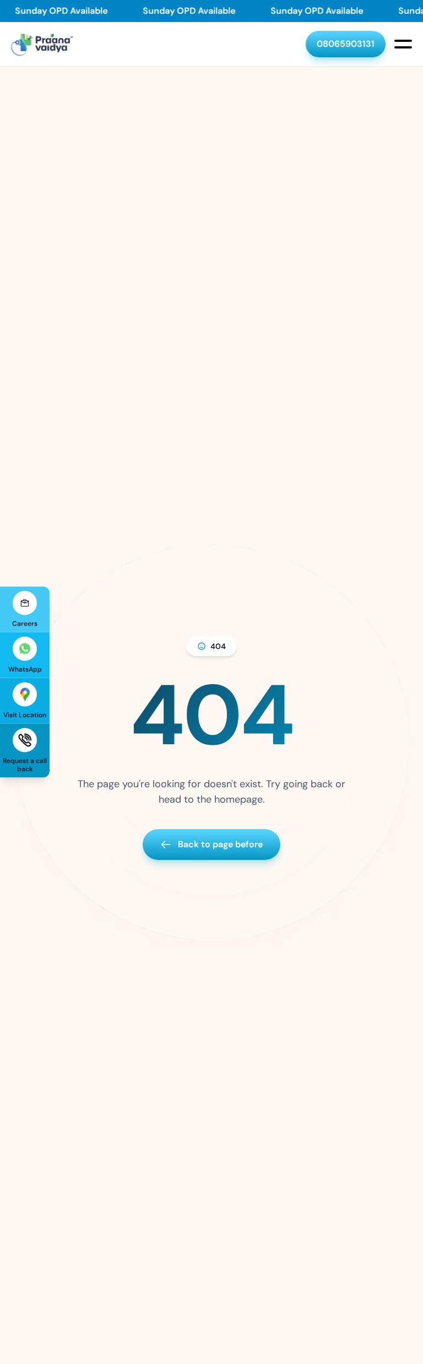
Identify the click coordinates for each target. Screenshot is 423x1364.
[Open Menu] (403, 44)
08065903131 (346, 44)
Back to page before (220, 844)
